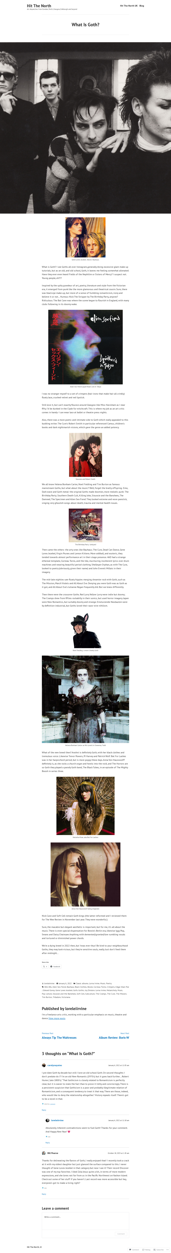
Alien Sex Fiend (59, 987)
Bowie (90, 987)
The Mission (121, 993)
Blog (141, 6)
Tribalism (57, 997)
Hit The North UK (129, 6)
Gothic (81, 990)
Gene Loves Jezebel (64, 990)
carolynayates (54, 1065)
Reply (44, 1110)
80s (50, 987)
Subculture (90, 993)
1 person (52, 1104)
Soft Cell (80, 993)
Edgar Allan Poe (122, 987)
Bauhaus (70, 987)
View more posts (57, 1018)
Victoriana (66, 997)
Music (102, 983)
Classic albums (82, 983)
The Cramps (101, 993)
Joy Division (90, 990)
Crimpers (111, 987)
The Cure (111, 993)
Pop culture (47, 993)
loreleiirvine (49, 983)
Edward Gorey (49, 990)
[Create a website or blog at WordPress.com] (41, 1247)
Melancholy (112, 990)
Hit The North (39, 5)
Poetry (109, 983)
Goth (75, 990)
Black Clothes (81, 987)
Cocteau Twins (100, 987)
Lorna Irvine (94, 983)
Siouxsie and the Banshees (64, 993)
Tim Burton (47, 997)
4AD (46, 987)
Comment (121, 1234)
